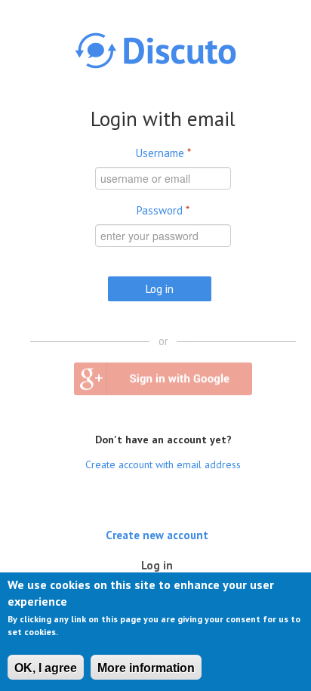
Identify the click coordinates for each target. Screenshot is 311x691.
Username (163, 153)
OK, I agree (45, 668)
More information (146, 668)
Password (163, 210)
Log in (161, 564)
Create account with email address (163, 464)
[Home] (155, 50)
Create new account (157, 534)
